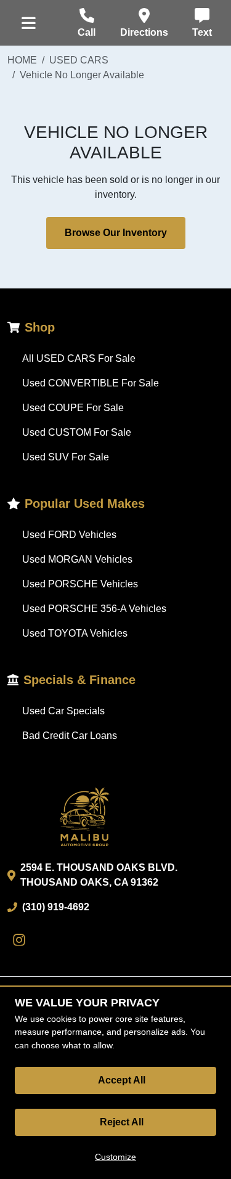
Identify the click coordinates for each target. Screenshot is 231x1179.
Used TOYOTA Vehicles (75, 633)
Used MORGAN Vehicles (77, 559)
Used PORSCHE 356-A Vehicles (94, 608)
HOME (22, 60)
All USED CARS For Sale (79, 358)
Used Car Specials (63, 711)
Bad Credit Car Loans (69, 735)
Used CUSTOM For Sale (76, 432)
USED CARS (78, 60)
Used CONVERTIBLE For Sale (90, 383)
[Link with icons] (21, 940)
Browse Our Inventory (116, 232)
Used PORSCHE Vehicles (80, 584)
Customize (115, 1157)
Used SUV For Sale (65, 457)
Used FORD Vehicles (69, 534)
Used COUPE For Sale (73, 407)
